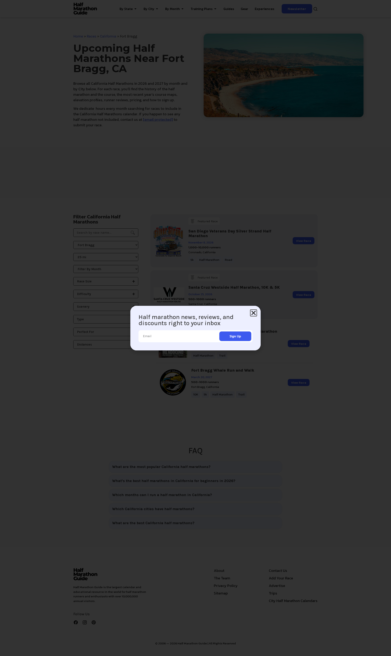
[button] (253, 313)
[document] (195, 328)
